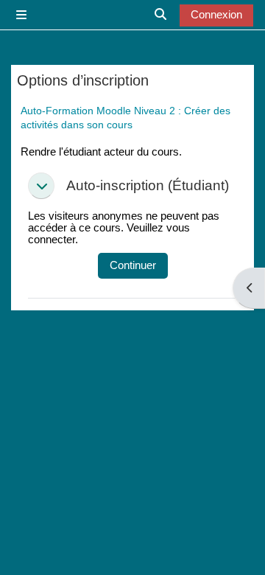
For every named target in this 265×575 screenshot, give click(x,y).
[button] (41, 185)
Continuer (133, 265)
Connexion (216, 15)
